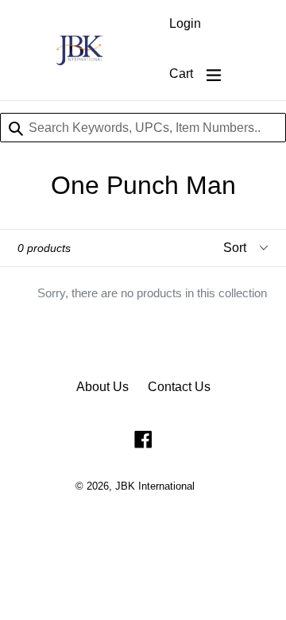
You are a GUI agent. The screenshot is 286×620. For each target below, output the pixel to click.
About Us (102, 386)
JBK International (155, 486)
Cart (181, 73)
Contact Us (179, 386)
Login (185, 23)
